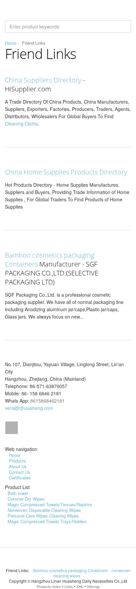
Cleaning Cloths (21, 123)
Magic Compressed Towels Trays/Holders (47, 521)
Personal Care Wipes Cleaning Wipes (43, 516)
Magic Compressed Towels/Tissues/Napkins (50, 504)
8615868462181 (47, 400)
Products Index (49, 586)
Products (17, 461)
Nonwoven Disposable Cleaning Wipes (44, 510)
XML (80, 586)
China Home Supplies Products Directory (66, 172)
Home (10, 43)
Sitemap (93, 586)
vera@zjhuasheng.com (29, 408)
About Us (18, 466)
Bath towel (18, 493)
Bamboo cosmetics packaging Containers (71, 570)
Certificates (20, 477)
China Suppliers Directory (43, 79)
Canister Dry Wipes (26, 499)
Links (68, 586)
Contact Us (19, 472)
